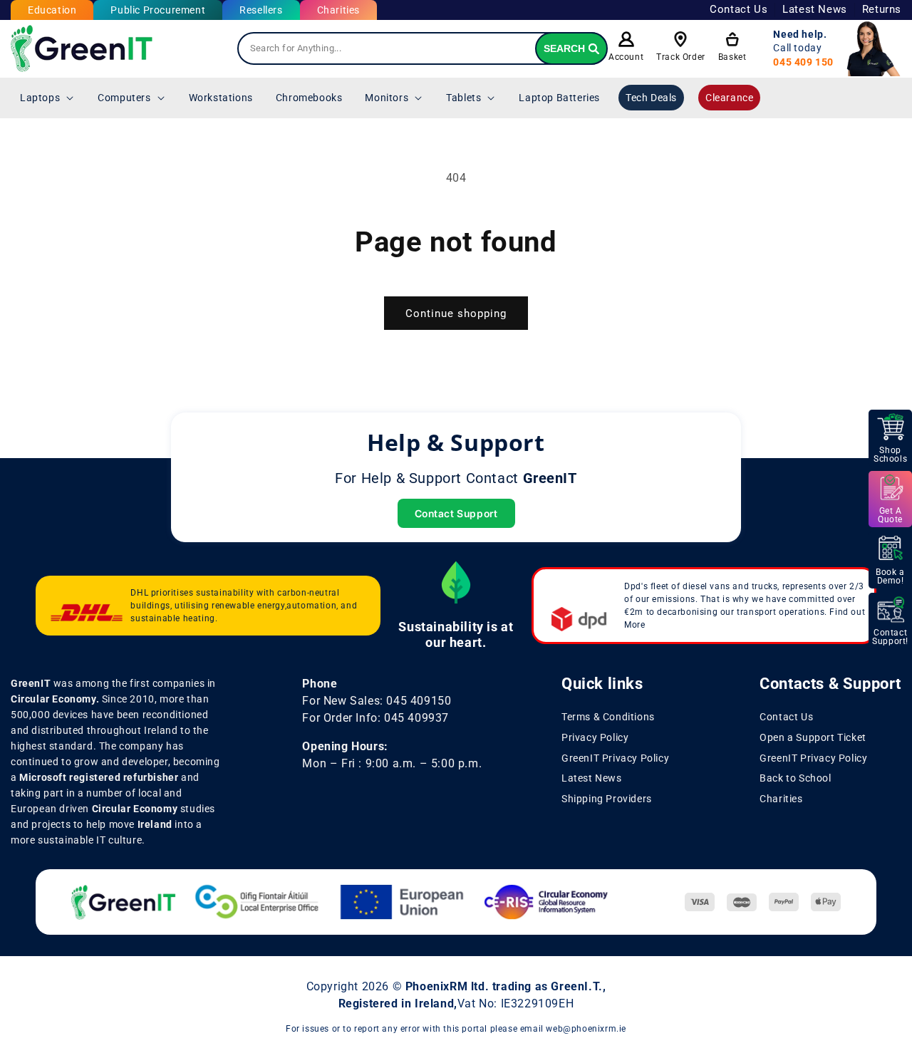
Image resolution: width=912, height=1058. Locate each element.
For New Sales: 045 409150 (376, 700)
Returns (881, 9)
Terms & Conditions (608, 716)
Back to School (795, 778)
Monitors (386, 97)
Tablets (463, 97)
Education (52, 10)
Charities (338, 10)
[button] (47, 98)
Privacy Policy (594, 737)
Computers (124, 97)
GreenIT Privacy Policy (615, 758)
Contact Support (456, 513)
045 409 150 (803, 62)
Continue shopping (456, 313)
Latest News (814, 9)
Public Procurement (157, 10)
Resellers (260, 10)
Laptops (40, 97)
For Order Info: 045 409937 (375, 718)
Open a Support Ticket (813, 737)
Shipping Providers (606, 799)
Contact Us (738, 9)
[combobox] (422, 48)
